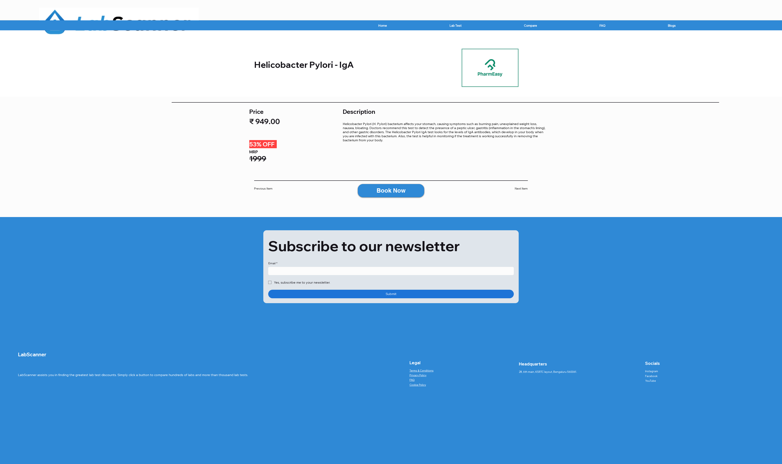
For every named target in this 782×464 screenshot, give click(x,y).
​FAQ (412, 380)
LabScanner (32, 354)
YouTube (650, 380)
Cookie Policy (418, 384)
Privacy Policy (418, 375)
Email (272, 263)
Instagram (651, 371)
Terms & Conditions (422, 370)
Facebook (651, 376)
